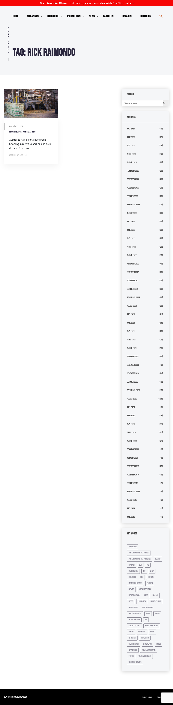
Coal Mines (132, 577)
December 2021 (133, 272)
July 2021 (131, 314)
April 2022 (131, 246)
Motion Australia (134, 619)
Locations (145, 16)
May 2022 (131, 238)
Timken (158, 644)
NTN (146, 619)
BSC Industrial (133, 571)
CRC (141, 577)
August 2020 (132, 398)
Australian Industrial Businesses (140, 559)
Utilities (131, 656)
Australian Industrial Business (139, 553)
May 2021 (131, 331)
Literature (53, 16)
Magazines (33, 16)
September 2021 (133, 297)
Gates (146, 595)
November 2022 (133, 187)
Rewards (126, 16)
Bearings (131, 565)
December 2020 (133, 365)
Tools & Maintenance (148, 650)
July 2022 (131, 221)
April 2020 (131, 432)
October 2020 (132, 381)
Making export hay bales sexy (22, 131)
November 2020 (133, 373)
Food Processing (134, 595)
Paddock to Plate (134, 625)
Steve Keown (147, 644)
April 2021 (131, 339)
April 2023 (131, 154)
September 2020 (133, 390)
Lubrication (142, 601)
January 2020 (132, 457)
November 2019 (133, 474)
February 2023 (133, 170)
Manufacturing (156, 601)
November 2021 (133, 280)
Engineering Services (135, 583)
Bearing (157, 559)
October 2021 (132, 289)
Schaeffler (132, 638)
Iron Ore (155, 595)
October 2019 (132, 483)
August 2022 (132, 213)
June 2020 (131, 415)
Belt (140, 565)
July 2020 (131, 407)
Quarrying (141, 632)
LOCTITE (131, 601)
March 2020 (132, 441)
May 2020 (131, 424)
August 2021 (132, 305)
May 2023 (131, 145)
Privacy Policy (147, 697)
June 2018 (131, 516)
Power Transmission (151, 625)
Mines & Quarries (147, 607)
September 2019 (133, 491)
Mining (148, 613)
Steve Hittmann (134, 644)
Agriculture (133, 547)
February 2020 (133, 449)
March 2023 (132, 162)
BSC (148, 565)
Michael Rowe (133, 607)
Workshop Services (135, 662)
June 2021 (131, 322)
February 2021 (133, 356)
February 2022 (133, 263)
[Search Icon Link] (161, 16)
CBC (144, 571)
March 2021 (132, 348)
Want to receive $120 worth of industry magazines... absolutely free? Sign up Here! (87, 3)
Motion (157, 613)
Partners (108, 16)
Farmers (150, 583)
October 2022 (132, 196)
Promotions (73, 16)
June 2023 (131, 137)
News (92, 16)
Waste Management (145, 656)
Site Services (145, 638)
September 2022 (133, 204)
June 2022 (131, 230)
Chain (152, 571)
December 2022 (133, 179)
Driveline (151, 577)
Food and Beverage (145, 589)
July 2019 (131, 508)
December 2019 (133, 466)
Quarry (131, 632)
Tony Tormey (133, 650)
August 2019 (132, 500)
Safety (152, 632)
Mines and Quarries (135, 613)
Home (15, 16)
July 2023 (131, 128)
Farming (131, 589)
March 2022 (132, 255)
